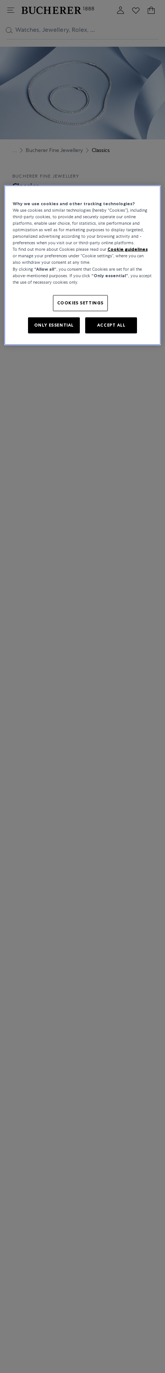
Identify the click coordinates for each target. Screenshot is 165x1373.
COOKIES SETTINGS (80, 302)
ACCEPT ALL (111, 324)
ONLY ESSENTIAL (54, 324)
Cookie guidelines (127, 249)
